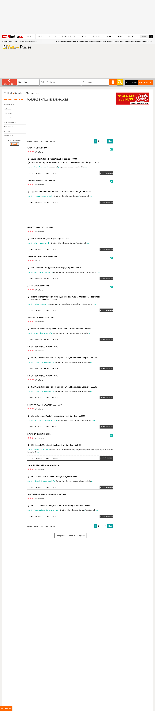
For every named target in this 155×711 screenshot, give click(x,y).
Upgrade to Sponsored (106, 173)
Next (110, 141)
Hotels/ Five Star (107, 450)
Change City (61, 535)
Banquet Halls (8, 113)
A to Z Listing (14, 140)
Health (96, 36)
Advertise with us (30, 41)
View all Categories (77, 535)
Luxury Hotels (31, 452)
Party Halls (7, 131)
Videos (109, 36)
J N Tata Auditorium (38, 285)
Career (52, 36)
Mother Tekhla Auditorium (42, 256)
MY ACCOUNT (131, 82)
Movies (84, 36)
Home (30, 36)
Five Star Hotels (91, 450)
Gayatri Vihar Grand (38, 147)
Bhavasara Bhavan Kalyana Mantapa (46, 494)
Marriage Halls (8, 127)
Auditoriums (7, 109)
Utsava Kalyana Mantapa (40, 317)
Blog (120, 36)
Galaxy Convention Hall (40, 227)
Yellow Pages (68, 36)
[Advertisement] (77, 17)
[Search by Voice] (113, 82)
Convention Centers (9, 118)
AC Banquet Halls (9, 104)
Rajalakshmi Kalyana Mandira (43, 465)
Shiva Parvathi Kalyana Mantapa (44, 404)
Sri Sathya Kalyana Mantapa (42, 346)
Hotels (99, 450)
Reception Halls (8, 136)
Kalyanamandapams (10, 122)
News (41, 36)
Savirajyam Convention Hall (42, 180)
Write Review (39, 152)
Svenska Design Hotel (38, 434)
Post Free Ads (145, 82)
